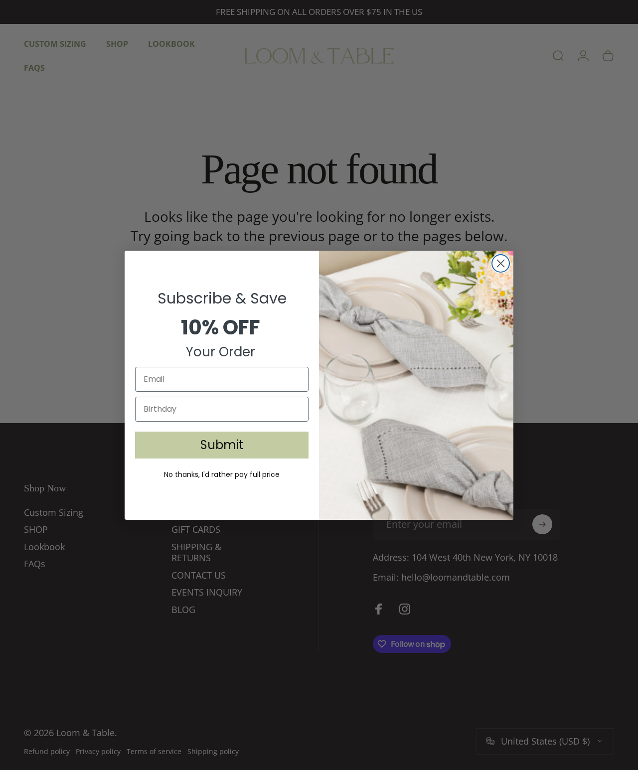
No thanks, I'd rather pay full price (222, 474)
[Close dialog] (500, 263)
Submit (221, 445)
